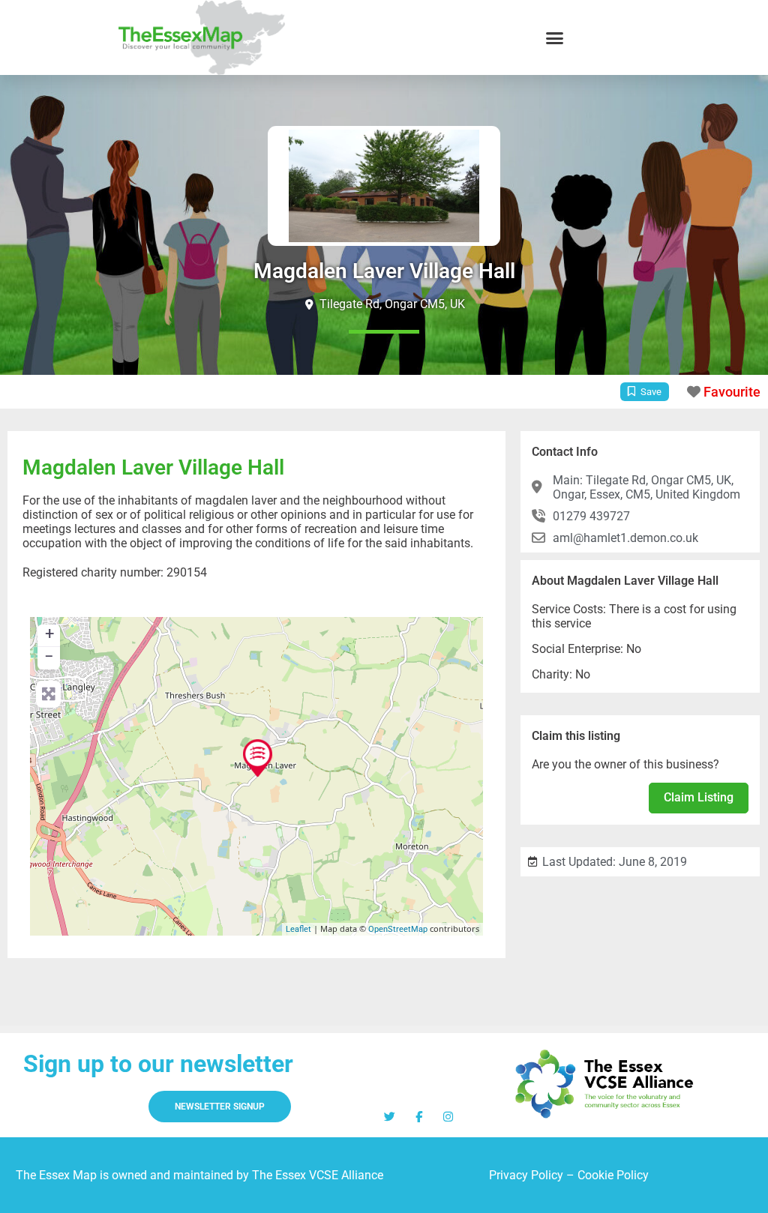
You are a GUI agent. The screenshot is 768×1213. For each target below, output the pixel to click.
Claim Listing (699, 797)
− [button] (49, 656)
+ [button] (49, 633)
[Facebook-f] (418, 1116)
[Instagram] (448, 1116)
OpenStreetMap (398, 929)
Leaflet (298, 929)
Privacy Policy (526, 1175)
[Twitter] (389, 1116)
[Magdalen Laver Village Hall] (257, 758)
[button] (555, 37)
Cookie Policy (613, 1175)
